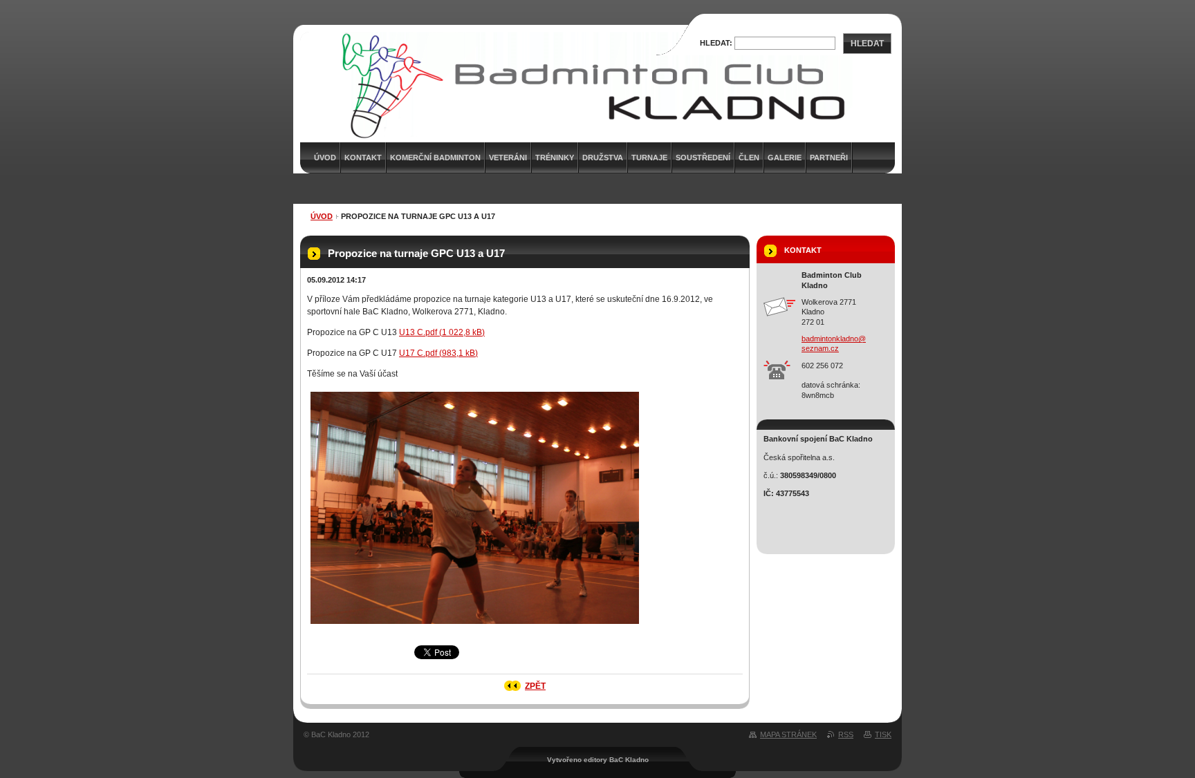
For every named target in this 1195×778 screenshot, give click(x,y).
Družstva (602, 157)
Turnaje (649, 157)
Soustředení (703, 157)
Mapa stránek (788, 734)
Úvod (322, 216)
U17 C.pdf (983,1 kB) (438, 353)
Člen (749, 157)
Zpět (535, 686)
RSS (845, 734)
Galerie (785, 157)
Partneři (829, 157)
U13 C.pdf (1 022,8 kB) (442, 332)
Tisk (883, 734)
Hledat (867, 43)
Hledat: (716, 43)
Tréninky (554, 157)
